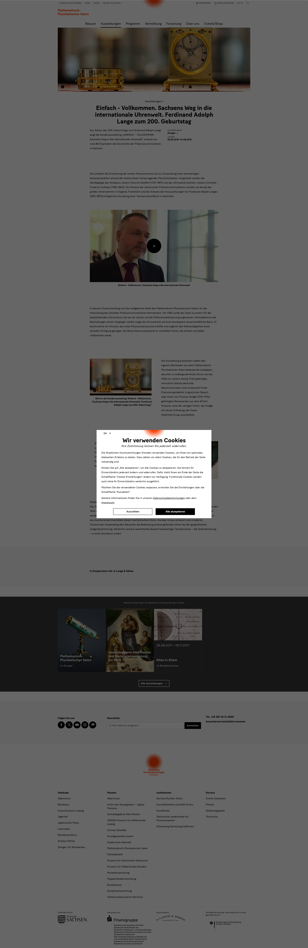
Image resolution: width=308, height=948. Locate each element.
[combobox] (107, 433)
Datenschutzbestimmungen (169, 498)
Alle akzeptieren (175, 511)
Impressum (107, 502)
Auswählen (132, 511)
